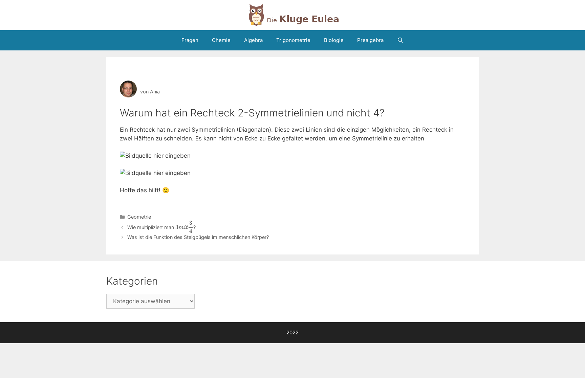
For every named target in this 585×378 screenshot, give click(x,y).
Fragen (189, 40)
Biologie (334, 40)
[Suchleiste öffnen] (400, 40)
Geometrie (139, 217)
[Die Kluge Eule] (292, 14)
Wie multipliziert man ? (161, 227)
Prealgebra (370, 40)
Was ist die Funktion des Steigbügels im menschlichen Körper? (198, 237)
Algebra (253, 40)
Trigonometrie (293, 40)
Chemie (221, 40)
